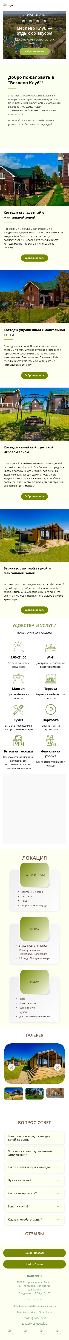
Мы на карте (34, 1299)
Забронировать (34, 51)
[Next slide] (57, 1067)
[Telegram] (45, 21)
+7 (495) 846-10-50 (34, 15)
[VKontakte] (30, 21)
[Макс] (38, 21)
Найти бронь (34, 1264)
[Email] (23, 21)
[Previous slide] (11, 1067)
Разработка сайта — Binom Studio (34, 1312)
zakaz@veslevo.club (34, 1323)
